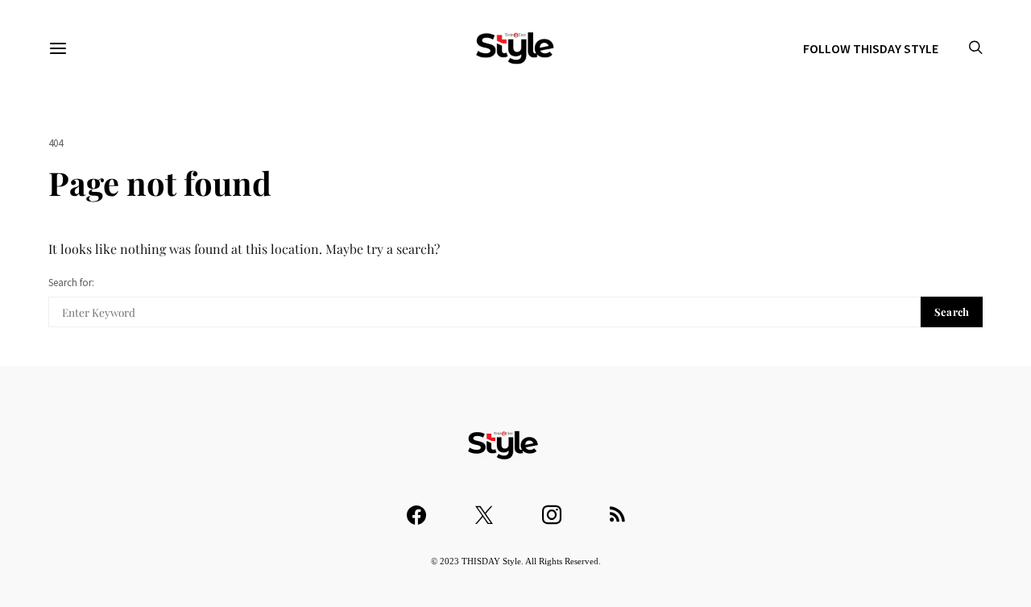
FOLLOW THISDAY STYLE (870, 48)
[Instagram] (551, 507)
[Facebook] (416, 507)
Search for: (71, 282)
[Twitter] (484, 507)
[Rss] (617, 507)
